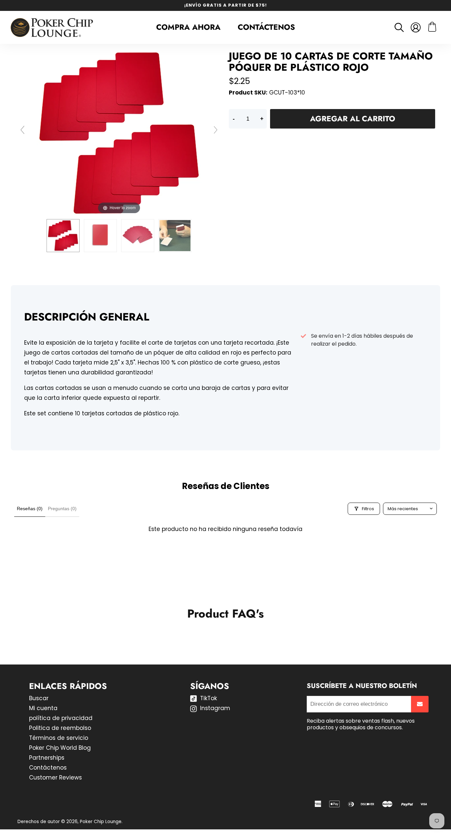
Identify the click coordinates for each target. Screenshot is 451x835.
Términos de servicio (58, 738)
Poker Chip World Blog (60, 748)
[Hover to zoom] (119, 133)
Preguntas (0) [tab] (62, 508)
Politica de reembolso (60, 728)
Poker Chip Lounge (100, 821)
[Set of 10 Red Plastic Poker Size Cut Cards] (63, 235)
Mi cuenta (43, 708)
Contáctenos (266, 27)
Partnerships (46, 758)
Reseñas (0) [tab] (30, 508)
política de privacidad (60, 718)
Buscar (39, 698)
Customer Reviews (55, 777)
